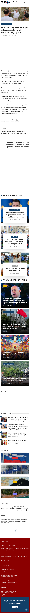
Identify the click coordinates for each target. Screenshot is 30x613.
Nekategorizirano (6, 24)
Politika (15, 265)
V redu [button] (15, 607)
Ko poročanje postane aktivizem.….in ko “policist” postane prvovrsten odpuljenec (15, 241)
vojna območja (14, 210)
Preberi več (17, 603)
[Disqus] (15, 172)
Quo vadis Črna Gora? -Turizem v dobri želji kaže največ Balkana (14, 380)
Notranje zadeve (8, 312)
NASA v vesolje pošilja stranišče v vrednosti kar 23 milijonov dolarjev (13, 132)
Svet (4, 286)
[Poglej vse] (15, 458)
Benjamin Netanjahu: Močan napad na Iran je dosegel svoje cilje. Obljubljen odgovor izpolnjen (15, 300)
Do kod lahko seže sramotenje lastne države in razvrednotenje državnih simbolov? (14, 326)
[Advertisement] (15, 53)
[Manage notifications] (26, 609)
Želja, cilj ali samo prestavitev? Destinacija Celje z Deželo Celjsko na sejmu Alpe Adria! (18, 434)
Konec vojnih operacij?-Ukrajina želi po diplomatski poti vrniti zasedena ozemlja (15, 215)
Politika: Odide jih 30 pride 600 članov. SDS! (15, 269)
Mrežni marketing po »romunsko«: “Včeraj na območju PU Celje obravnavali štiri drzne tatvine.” (17, 442)
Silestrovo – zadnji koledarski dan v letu (13, 354)
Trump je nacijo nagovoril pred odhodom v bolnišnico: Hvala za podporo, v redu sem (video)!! (17, 145)
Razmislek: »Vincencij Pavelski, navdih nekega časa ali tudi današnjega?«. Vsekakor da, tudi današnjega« (18, 419)
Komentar (14, 236)
